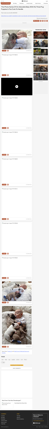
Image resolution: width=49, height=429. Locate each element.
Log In (47, 1)
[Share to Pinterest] (45, 21)
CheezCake (3, 423)
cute (22, 359)
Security (42, 426)
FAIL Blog (3, 417)
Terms (37, 426)
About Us (18, 417)
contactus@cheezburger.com (38, 420)
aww (2, 359)
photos (17, 359)
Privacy (40, 426)
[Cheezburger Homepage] (25, 1)
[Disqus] (17, 385)
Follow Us (10, 351)
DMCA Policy (46, 426)
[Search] (3, 1)
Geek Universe (3, 422)
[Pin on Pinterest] (8, 50)
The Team (18, 415)
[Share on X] (43, 21)
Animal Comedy (4, 420)
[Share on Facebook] (41, 21)
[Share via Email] (47, 21)
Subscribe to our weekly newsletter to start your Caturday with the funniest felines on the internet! (23, 15)
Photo (25, 359)
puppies (13, 359)
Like (3, 362)
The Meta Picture (29, 50)
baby (6, 359)
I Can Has (3, 415)
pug (9, 359)
